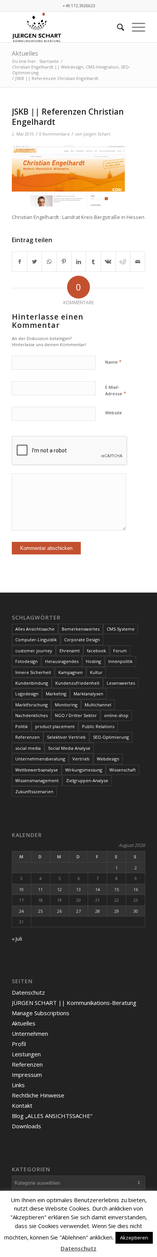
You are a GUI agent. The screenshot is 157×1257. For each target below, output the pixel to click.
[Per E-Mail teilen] (137, 262)
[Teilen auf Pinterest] (64, 262)
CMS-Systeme (121, 629)
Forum (120, 650)
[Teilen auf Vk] (108, 262)
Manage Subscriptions (40, 1013)
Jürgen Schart (97, 134)
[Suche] (116, 27)
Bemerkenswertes (80, 629)
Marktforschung (31, 705)
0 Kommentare (54, 134)
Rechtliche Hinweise (38, 1095)
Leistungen (26, 1054)
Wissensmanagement (37, 780)
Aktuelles (25, 53)
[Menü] (134, 27)
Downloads (26, 1126)
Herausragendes (61, 661)
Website (113, 412)
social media (28, 748)
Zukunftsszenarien (34, 791)
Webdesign (108, 759)
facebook (96, 650)
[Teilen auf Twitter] (34, 262)
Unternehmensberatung (40, 759)
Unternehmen (30, 1033)
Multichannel (98, 705)
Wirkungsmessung (83, 770)
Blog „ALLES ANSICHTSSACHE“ (52, 1116)
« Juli (17, 938)
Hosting (93, 661)
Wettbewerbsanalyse (36, 770)
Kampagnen (70, 672)
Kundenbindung (31, 683)
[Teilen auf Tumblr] (93, 262)
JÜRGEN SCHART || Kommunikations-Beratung (74, 1002)
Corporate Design (82, 639)
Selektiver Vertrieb (66, 737)
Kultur (96, 672)
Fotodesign (26, 661)
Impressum (27, 1074)
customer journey (33, 650)
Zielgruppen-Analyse (87, 780)
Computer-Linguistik (36, 639)
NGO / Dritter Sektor (76, 715)
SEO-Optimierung (111, 737)
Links (18, 1085)
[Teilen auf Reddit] (123, 262)
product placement (55, 726)
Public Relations (98, 726)
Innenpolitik (120, 661)
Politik (21, 726)
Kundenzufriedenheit (77, 683)
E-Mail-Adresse (115, 390)
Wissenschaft (122, 770)
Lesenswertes (121, 683)
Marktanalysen (88, 693)
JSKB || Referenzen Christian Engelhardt (68, 116)
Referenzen (27, 737)
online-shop (116, 715)
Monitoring (66, 705)
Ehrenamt (69, 650)
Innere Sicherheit (33, 672)
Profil (19, 1044)
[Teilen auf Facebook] (19, 262)
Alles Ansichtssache (34, 629)
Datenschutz (28, 992)
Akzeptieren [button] (134, 1237)
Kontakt (22, 1105)
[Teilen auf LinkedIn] (79, 262)
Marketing (56, 693)
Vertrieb (81, 759)
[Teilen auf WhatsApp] (49, 262)
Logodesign (26, 693)
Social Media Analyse (69, 748)
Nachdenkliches (31, 715)
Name (113, 361)
